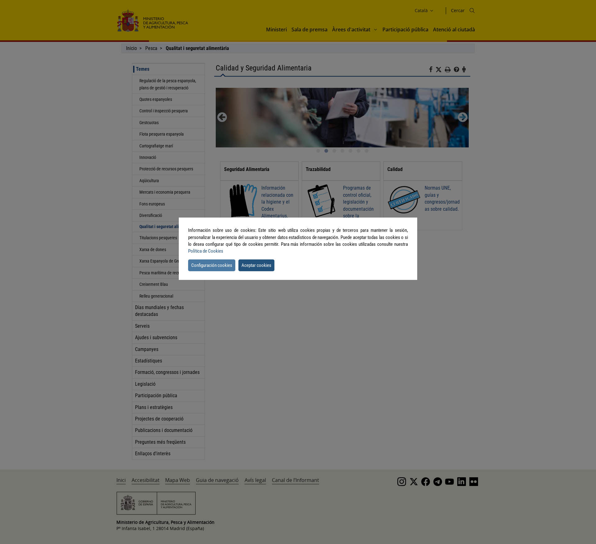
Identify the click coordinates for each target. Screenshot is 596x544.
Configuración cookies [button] (211, 265)
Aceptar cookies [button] (256, 265)
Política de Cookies (205, 251)
